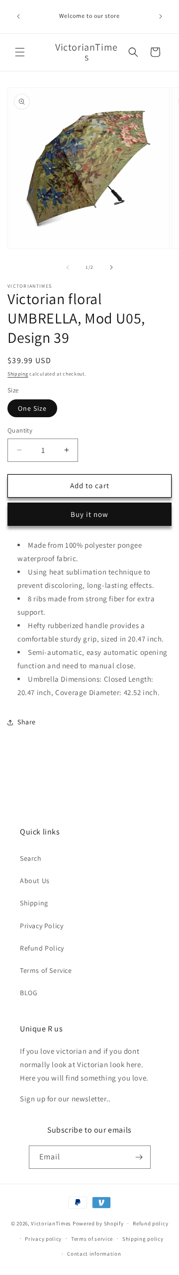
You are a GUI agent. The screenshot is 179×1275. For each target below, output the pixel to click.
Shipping (17, 374)
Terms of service (92, 1238)
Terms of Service (46, 970)
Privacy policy (43, 1238)
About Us (35, 880)
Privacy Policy (41, 925)
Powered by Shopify (98, 1223)
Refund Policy (42, 948)
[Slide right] (111, 267)
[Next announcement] (161, 16)
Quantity (19, 430)
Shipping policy (143, 1238)
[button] (20, 52)
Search (31, 858)
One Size (32, 408)
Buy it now (89, 514)
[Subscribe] (139, 1157)
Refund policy (150, 1223)
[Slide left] (68, 267)
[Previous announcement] (18, 16)
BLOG (28, 992)
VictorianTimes (51, 1223)
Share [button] (26, 721)
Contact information (94, 1253)
